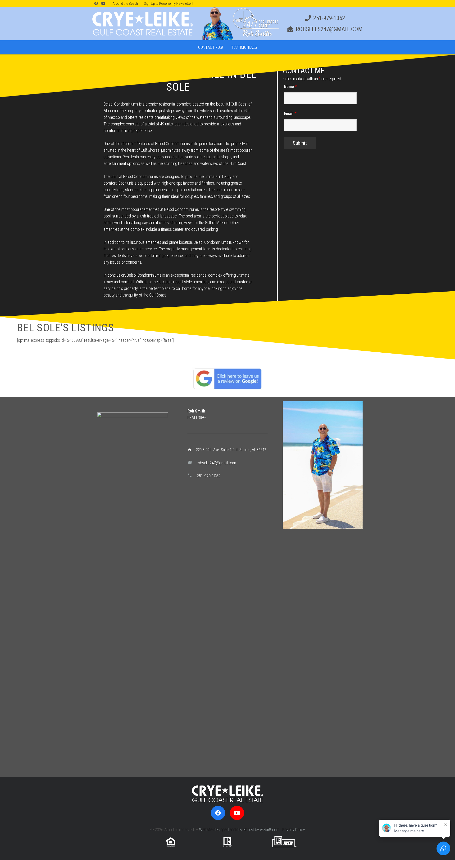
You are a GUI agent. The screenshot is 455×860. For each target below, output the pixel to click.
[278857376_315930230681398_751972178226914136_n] (323, 465)
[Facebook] (96, 3)
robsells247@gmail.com (216, 462)
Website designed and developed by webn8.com (239, 829)
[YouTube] (103, 3)
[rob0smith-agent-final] (240, 23)
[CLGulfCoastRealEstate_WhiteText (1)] (142, 23)
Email (290, 113)
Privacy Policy (293, 829)
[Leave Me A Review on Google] (227, 378)
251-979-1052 (208, 475)
